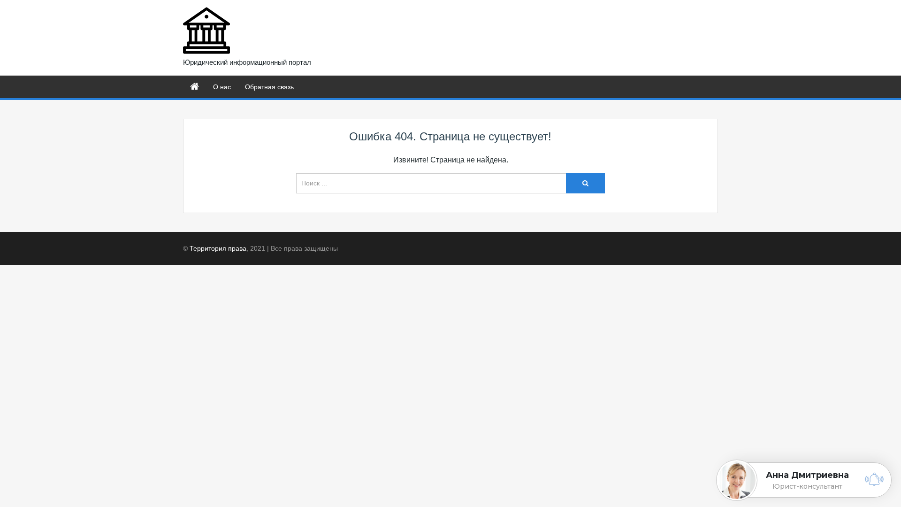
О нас (222, 87)
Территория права (218, 248)
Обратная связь (269, 87)
